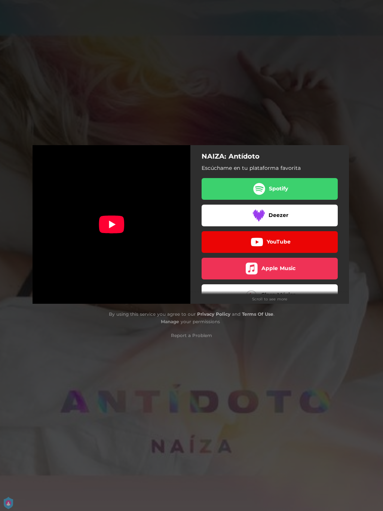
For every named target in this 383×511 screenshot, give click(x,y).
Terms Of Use (257, 314)
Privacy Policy (213, 314)
